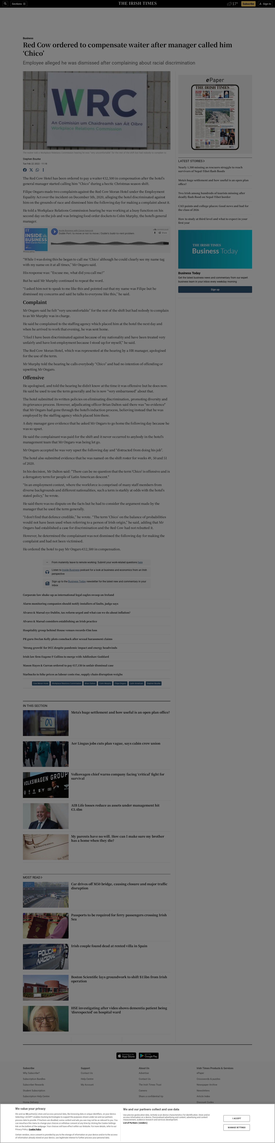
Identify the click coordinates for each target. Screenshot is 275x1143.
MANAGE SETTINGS (236, 1127)
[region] (137, 1123)
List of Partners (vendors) (135, 1123)
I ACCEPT (236, 1118)
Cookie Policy (35, 1129)
